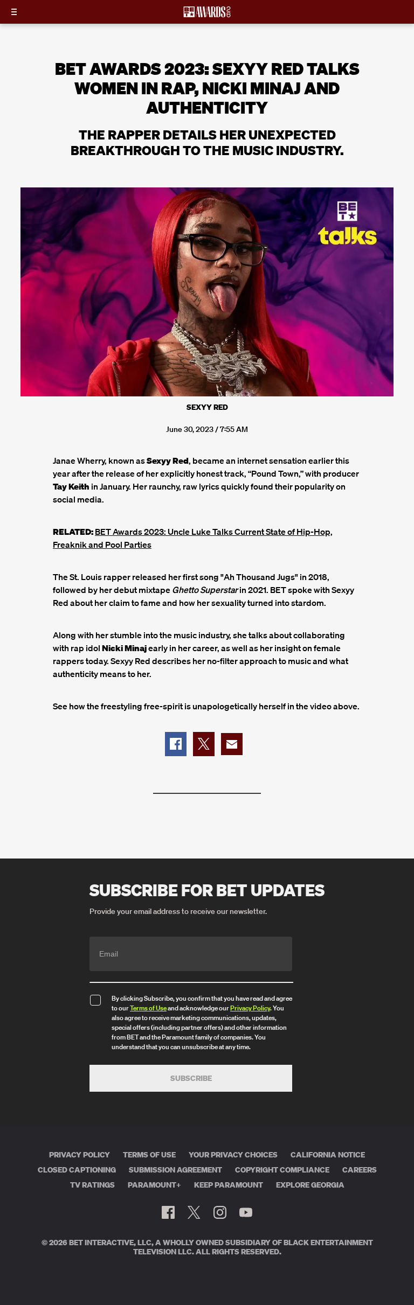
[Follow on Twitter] (194, 1212)
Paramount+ (154, 1185)
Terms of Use (148, 1008)
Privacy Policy (250, 1008)
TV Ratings (92, 1185)
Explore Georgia (310, 1185)
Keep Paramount (228, 1185)
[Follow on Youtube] (245, 1212)
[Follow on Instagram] (219, 1212)
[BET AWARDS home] (207, 15)
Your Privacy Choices (233, 1155)
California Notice (328, 1155)
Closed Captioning (77, 1170)
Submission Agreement (175, 1170)
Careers (359, 1170)
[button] (176, 744)
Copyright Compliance (282, 1170)
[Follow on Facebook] (168, 1212)
